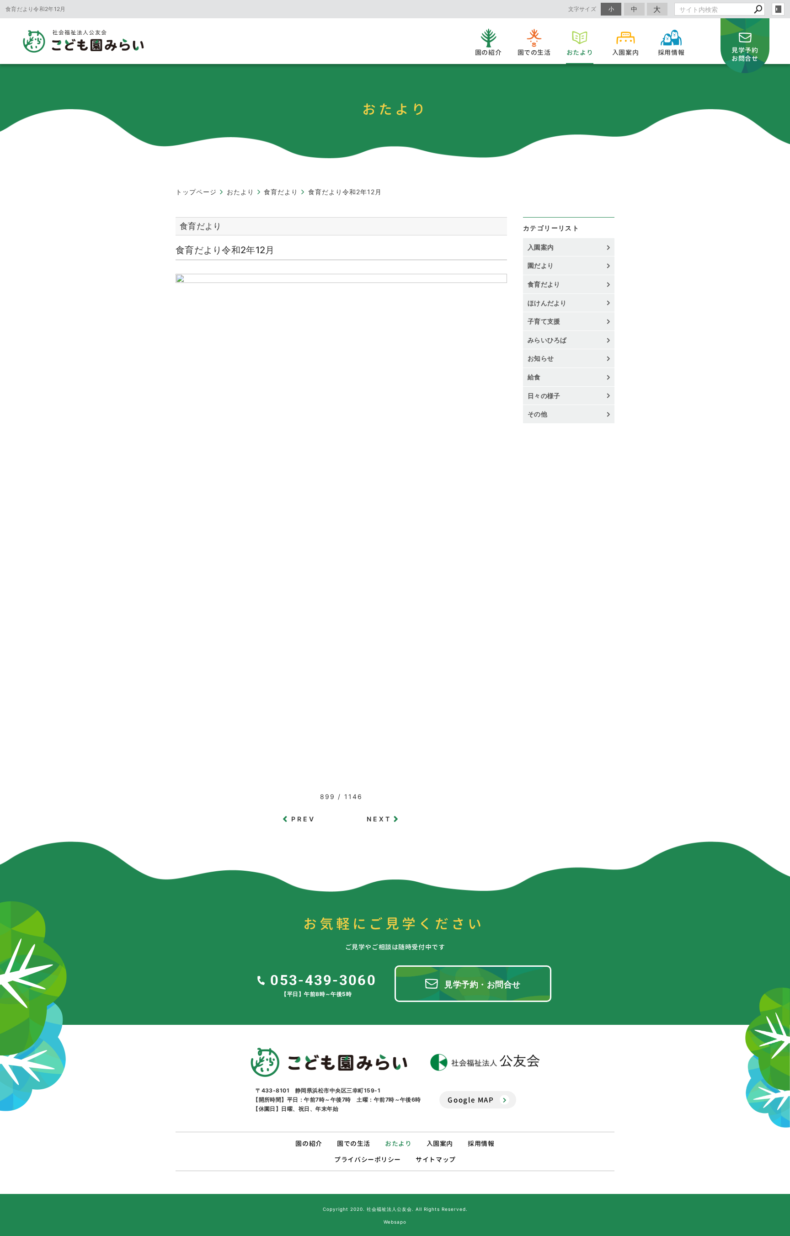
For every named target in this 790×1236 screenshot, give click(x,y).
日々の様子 (544, 396)
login (778, 9)
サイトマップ (435, 1159)
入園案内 (541, 247)
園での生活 (353, 1143)
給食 (534, 377)
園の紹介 (308, 1143)
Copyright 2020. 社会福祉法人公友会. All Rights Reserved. (395, 1209)
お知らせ (541, 358)
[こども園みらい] (329, 1062)
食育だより (544, 284)
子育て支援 (544, 321)
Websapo (395, 1222)
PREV (303, 819)
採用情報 (481, 1143)
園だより (541, 265)
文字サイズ (582, 8)
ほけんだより (547, 303)
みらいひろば (547, 340)
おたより (398, 1143)
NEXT (379, 819)
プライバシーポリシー (367, 1159)
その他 (541, 414)
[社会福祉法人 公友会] (485, 1062)
